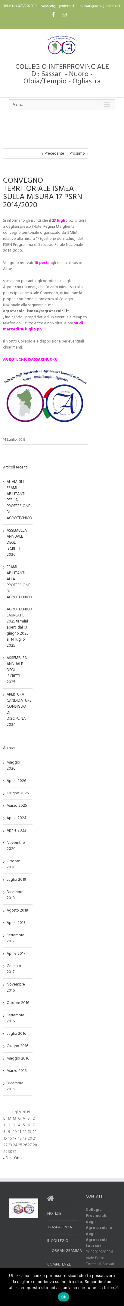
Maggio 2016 (18, 1058)
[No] (116, 1287)
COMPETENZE (59, 1264)
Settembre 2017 (15, 938)
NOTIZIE (54, 1214)
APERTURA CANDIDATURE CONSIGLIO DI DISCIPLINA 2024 (19, 709)
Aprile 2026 (16, 781)
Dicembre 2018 (15, 895)
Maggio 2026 (13, 765)
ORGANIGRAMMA (64, 1251)
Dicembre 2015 (15, 1086)
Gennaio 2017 (14, 969)
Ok (63, 1297)
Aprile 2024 (16, 818)
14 (35, 1132)
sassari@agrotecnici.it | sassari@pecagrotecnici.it (80, 6)
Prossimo (77, 153)
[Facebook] (53, 14)
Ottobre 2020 (13, 864)
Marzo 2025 (17, 806)
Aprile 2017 (16, 954)
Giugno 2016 (17, 1046)
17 (14, 1138)
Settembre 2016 (15, 1018)
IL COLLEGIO (57, 1241)
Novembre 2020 (16, 846)
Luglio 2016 (16, 1034)
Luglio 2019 (16, 880)
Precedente (54, 153)
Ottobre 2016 (18, 1003)
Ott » (18, 1158)
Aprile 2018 (16, 923)
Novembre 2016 (16, 987)
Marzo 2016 (16, 1071)
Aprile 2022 (16, 830)
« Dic (7, 1158)
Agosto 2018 (17, 910)
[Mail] (64, 14)
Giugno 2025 (18, 793)
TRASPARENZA (59, 1227)
